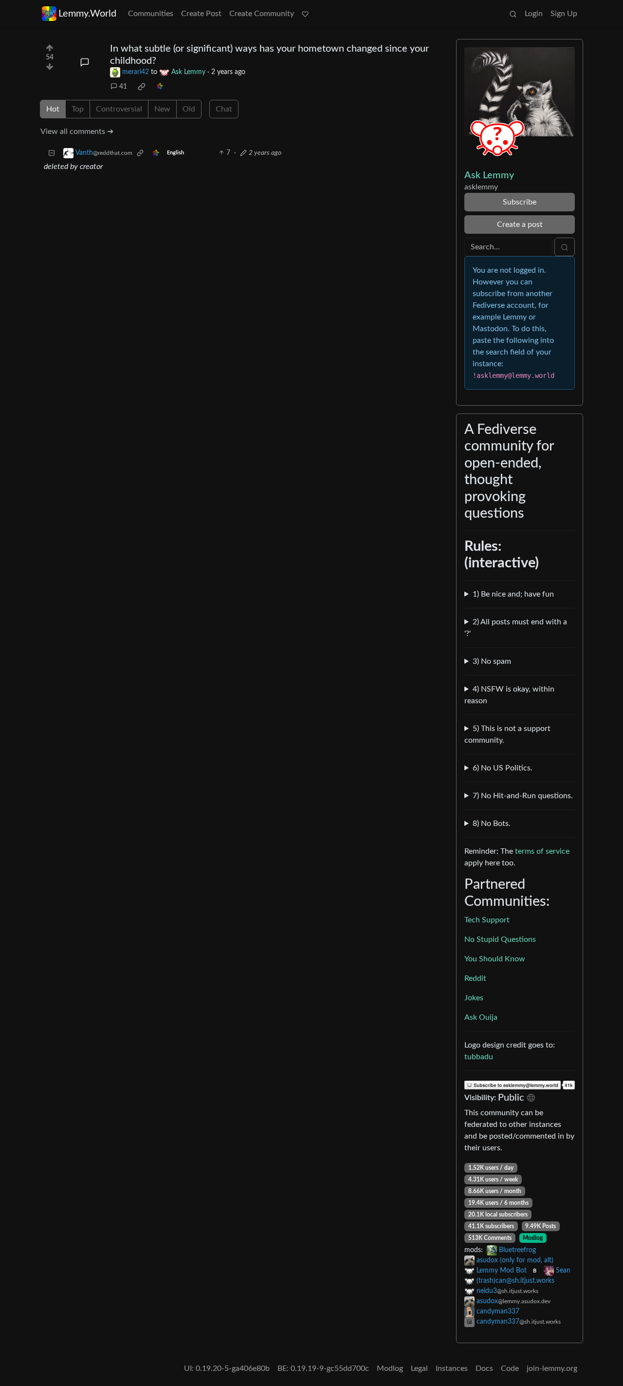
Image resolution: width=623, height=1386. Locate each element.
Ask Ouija (480, 1017)
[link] (141, 86)
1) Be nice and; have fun (513, 594)
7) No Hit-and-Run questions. (523, 796)
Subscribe (519, 202)
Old (189, 109)
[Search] (513, 13)
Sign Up (563, 14)
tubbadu (478, 1057)
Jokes (473, 998)
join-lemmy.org (552, 1368)
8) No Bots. (492, 823)
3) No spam (492, 661)
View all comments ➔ (76, 131)
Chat (224, 109)
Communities (150, 14)
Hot (52, 109)
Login (534, 14)
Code (510, 1368)
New (162, 109)
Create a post (520, 224)
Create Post (201, 14)
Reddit (475, 978)
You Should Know (494, 959)
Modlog (533, 1238)
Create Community (261, 14)
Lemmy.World (87, 14)
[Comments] (84, 62)
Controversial (119, 109)
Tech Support (487, 920)
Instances (452, 1368)
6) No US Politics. (502, 768)
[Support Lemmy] (305, 13)
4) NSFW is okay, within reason (509, 695)
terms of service (542, 851)
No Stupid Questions (500, 939)
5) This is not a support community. (507, 734)
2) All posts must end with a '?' (515, 627)
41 (123, 86)
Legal (419, 1368)
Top (78, 109)
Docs (484, 1368)
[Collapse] (51, 153)
